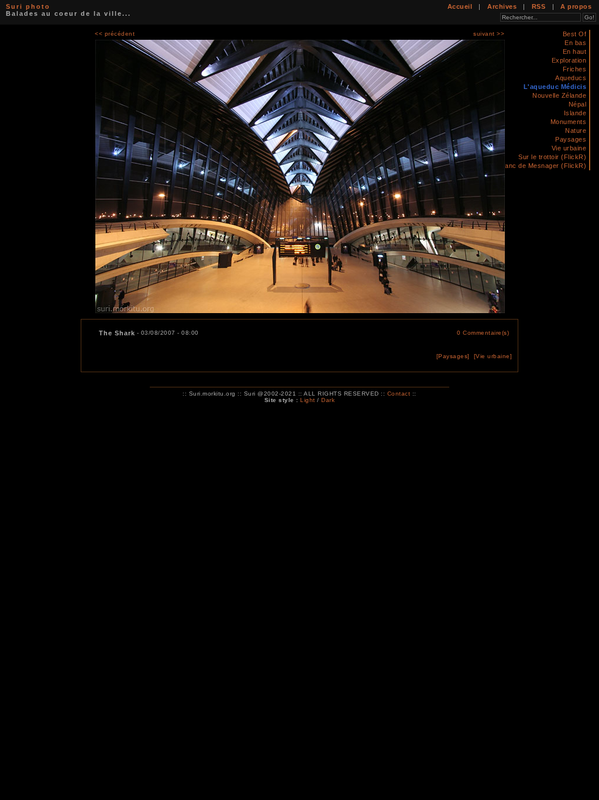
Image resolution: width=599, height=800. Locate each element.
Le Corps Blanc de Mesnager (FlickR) (528, 165)
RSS (539, 6)
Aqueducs (570, 77)
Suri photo (28, 6)
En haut (575, 51)
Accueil (460, 6)
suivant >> (488, 33)
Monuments (568, 121)
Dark (328, 400)
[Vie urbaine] (493, 356)
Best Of (575, 33)
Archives (502, 6)
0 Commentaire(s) (483, 332)
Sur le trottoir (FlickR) (552, 156)
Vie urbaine (569, 148)
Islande (575, 112)
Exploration (569, 60)
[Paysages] (453, 356)
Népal (578, 104)
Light (307, 400)
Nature (575, 130)
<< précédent (115, 33)
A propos (575, 6)
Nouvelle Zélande (559, 95)
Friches (575, 69)
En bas (575, 42)
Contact (399, 393)
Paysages (570, 139)
